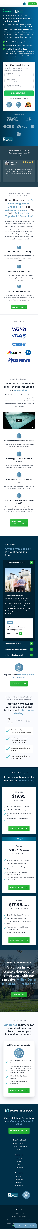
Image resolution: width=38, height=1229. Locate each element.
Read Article (12, 633)
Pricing (19, 1149)
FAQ (19, 1164)
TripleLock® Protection (19, 1146)
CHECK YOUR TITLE (19, 683)
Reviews (19, 1182)
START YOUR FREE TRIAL (19, 828)
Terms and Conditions (19, 1216)
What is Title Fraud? (19, 1143)
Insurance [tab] (18, 721)
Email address (9, 73)
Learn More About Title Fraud (19, 522)
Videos (19, 1161)
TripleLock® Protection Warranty (19, 1220)
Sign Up (32, 3)
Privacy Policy (19, 1213)
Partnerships (19, 1179)
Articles (19, 1158)
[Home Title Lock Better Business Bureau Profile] (19, 11)
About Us (19, 1176)
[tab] (19, 600)
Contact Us (19, 1185)
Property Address (10, 79)
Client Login (19, 1167)
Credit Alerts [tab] (28, 721)
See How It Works (19, 307)
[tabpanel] (19, 744)
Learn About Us (19, 994)
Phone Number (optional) (12, 85)
